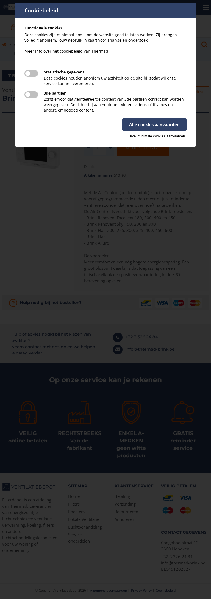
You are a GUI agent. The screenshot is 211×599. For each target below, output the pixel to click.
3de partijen (55, 93)
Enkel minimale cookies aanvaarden (156, 136)
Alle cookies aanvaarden (154, 124)
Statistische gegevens (64, 72)
